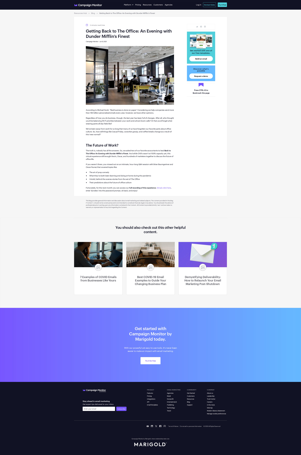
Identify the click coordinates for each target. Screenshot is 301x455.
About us (210, 393)
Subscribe (121, 409)
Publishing (170, 405)
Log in (198, 4)
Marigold (148, 438)
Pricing (138, 4)
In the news (211, 405)
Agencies (168, 4)
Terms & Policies (173, 426)
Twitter (197, 27)
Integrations (151, 399)
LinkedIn (205, 27)
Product (150, 390)
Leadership (210, 396)
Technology (171, 408)
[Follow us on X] (156, 426)
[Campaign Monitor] (94, 390)
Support (189, 405)
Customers (158, 4)
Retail (169, 396)
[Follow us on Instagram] (165, 426)
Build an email (201, 58)
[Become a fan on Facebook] (160, 426)
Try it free (222, 5)
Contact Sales (209, 5)
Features (150, 393)
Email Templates (152, 405)
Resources (147, 4)
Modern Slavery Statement (216, 411)
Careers (209, 402)
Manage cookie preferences (216, 413)
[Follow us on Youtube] (148, 426)
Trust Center (211, 399)
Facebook (201, 27)
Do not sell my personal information (191, 426)
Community (191, 390)
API (148, 402)
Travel (169, 411)
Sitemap (210, 408)
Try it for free (150, 360)
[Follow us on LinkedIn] (152, 426)
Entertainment (172, 402)
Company (210, 390)
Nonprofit (170, 399)
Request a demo (201, 76)
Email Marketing (173, 390)
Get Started (191, 393)
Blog (188, 402)
